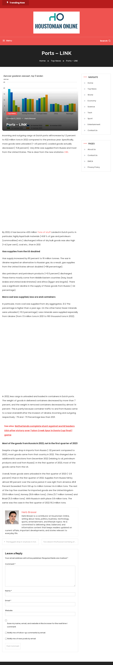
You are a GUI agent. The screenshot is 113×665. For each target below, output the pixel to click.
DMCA (90, 161)
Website (9, 610)
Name (8, 590)
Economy (92, 100)
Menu (9, 40)
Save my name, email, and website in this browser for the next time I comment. (37, 625)
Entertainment (94, 124)
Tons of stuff (44, 232)
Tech (90, 112)
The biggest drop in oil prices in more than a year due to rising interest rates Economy (22, 542)
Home (90, 83)
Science (91, 106)
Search (104, 40)
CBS (66, 152)
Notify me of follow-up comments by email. (26, 632)
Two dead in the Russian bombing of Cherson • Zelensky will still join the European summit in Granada (60, 542)
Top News (12, 113)
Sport (90, 118)
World (90, 94)
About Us (92, 149)
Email (8, 600)
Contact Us (92, 130)
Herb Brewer (30, 118)
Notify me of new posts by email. (21, 638)
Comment (10, 564)
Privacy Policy (94, 167)
